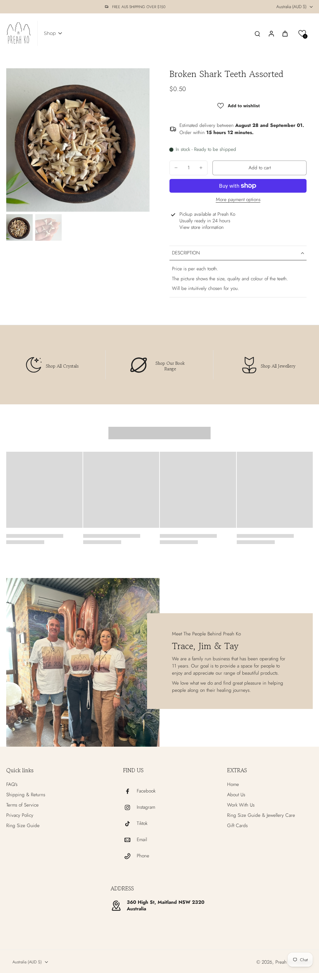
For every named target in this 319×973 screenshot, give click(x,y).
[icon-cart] (285, 33)
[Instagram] (130, 807)
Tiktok (142, 823)
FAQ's (11, 784)
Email (142, 839)
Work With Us (241, 805)
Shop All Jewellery (278, 366)
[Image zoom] (78, 140)
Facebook (146, 791)
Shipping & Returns (25, 795)
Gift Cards (237, 825)
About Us (236, 795)
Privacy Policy (19, 815)
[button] (302, 33)
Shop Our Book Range (170, 366)
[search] (257, 33)
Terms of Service (22, 805)
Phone (143, 856)
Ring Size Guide (23, 825)
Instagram (146, 807)
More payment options (238, 200)
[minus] (176, 167)
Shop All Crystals (62, 366)
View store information (201, 227)
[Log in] (271, 33)
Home (233, 784)
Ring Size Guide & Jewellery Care (261, 815)
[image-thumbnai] (19, 227)
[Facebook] (130, 791)
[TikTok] (130, 824)
